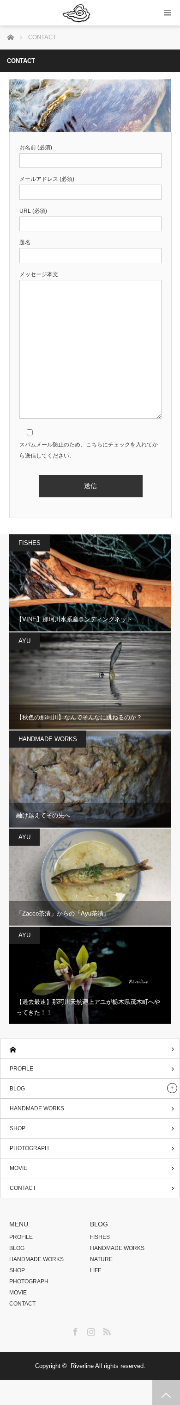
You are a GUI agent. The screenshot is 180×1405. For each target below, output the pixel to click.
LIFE (96, 1270)
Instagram (90, 1330)
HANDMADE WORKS (47, 739)
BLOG (17, 1088)
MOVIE (18, 1168)
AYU (24, 641)
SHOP (17, 1128)
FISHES (29, 542)
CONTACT (23, 1188)
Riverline (82, 1365)
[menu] (167, 12)
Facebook (74, 1330)
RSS (106, 1330)
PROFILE (21, 1068)
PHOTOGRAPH (29, 1148)
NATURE (101, 1259)
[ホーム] (90, 1049)
